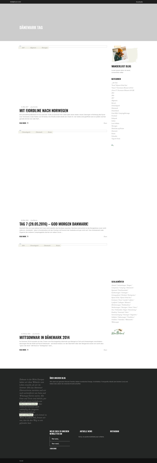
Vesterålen (121, 320)
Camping (122, 288)
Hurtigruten (131, 295)
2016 (112, 95)
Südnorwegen (122, 317)
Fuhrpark (114, 118)
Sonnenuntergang (116, 315)
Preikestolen (118, 310)
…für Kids (114, 83)
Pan (112, 310)
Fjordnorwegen (115, 293)
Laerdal (125, 300)
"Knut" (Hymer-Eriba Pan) (119, 85)
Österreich (114, 131)
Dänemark (39, 132)
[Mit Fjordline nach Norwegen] (63, 75)
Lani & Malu (115, 123)
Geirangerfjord (115, 295)
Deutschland (115, 111)
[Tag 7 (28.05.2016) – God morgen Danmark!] (63, 173)
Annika (34, 107)
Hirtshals (124, 295)
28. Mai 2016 (24, 220)
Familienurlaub (122, 290)
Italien (113, 121)
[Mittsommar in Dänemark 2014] (63, 287)
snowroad (121, 312)
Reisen (50, 132)
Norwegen (45, 48)
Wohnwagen (115, 322)
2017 (23, 48)
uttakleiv (114, 320)
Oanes (130, 307)
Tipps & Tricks (115, 139)
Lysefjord (114, 302)
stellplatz (114, 317)
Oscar (134, 307)
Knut (120, 300)
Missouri (127, 302)
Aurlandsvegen (121, 285)
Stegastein (133, 315)
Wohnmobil (128, 320)
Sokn (126, 312)
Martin (34, 220)
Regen (125, 310)
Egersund (114, 290)
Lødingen (121, 302)
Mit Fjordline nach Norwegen (43, 110)
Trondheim (130, 317)
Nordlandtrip (126, 305)
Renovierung (132, 310)
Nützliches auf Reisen (117, 128)
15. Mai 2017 (24, 107)
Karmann (114, 300)
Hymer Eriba (115, 298)
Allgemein (33, 48)
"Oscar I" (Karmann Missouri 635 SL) (122, 88)
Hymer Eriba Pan (125, 298)
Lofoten (131, 300)
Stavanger (126, 315)
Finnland (114, 116)
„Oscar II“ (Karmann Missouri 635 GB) (122, 90)
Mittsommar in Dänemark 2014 (44, 337)
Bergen (129, 285)
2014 (23, 245)
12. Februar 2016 (25, 334)
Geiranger (124, 293)
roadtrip (114, 312)
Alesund (113, 285)
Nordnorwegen (115, 307)
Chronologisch (26, 132)
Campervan (114, 288)
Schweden (114, 136)
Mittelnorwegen (116, 305)
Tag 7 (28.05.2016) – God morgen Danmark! (53, 224)
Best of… (113, 103)
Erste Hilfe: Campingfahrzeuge (120, 113)
